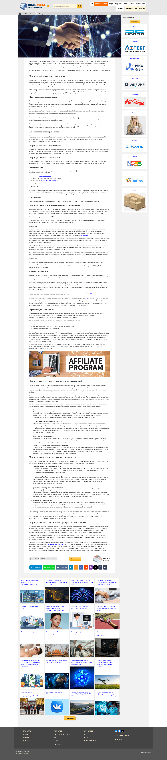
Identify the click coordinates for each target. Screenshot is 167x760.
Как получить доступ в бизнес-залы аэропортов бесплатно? (82, 633)
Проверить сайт (131, 8)
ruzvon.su (135, 140)
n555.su (135, 156)
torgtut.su (134, 113)
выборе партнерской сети (55, 544)
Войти (26, 738)
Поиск (26, 734)
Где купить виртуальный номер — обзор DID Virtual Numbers (56, 661)
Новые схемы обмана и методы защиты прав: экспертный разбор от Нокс (82, 582)
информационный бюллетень (49, 180)
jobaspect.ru (135, 41)
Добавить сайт (134, 21)
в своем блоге (85, 235)
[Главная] (20, 13)
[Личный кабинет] (48, 6)
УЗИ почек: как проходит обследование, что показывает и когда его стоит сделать (106, 582)
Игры (132, 4)
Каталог (142, 8)
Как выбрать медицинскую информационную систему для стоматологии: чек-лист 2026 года (107, 694)
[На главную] (33, 6)
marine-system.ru (135, 58)
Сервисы (120, 8)
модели (87, 298)
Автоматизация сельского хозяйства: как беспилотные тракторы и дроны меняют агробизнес (105, 663)
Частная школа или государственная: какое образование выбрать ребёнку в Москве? (32, 694)
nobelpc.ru (135, 26)
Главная (27, 731)
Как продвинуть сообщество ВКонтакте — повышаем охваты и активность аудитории (56, 694)
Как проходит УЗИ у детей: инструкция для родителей (79, 607)
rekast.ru (134, 190)
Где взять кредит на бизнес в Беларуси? (29, 607)
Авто (126, 4)
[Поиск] (79, 6)
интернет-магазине (45, 176)
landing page (90, 293)
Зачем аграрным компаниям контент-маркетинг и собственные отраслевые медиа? (81, 662)
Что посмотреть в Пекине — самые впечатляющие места (56, 633)
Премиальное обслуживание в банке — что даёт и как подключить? (106, 633)
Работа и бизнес (101, 4)
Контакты (28, 741)
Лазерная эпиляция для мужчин (30, 632)
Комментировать (75, 558)
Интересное (140, 4)
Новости (58, 731)
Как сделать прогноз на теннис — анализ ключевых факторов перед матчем (107, 608)
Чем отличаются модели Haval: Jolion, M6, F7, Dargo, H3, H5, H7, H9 (81, 694)
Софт (111, 4)
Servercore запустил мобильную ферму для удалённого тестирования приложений (30, 582)
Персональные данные (22, 753)
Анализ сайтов (122, 736)
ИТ (92, 4)
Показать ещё (70, 718)
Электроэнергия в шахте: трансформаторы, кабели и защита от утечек (56, 582)
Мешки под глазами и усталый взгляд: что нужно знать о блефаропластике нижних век (55, 608)
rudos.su (135, 173)
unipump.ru (135, 78)
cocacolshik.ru (135, 94)
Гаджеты (118, 4)
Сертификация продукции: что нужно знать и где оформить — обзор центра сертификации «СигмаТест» (30, 663)
